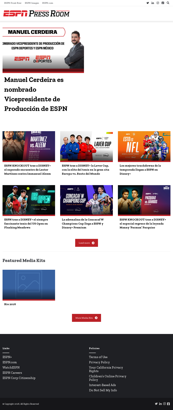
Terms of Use (98, 357)
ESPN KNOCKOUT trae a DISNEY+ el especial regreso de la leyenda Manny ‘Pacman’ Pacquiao (143, 223)
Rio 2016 (10, 304)
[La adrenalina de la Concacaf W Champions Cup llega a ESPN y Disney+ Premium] (86, 200)
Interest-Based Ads (102, 385)
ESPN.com (47, 3)
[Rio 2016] (29, 284)
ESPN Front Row (12, 3)
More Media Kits (84, 317)
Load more (84, 242)
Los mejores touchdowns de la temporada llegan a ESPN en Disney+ (140, 169)
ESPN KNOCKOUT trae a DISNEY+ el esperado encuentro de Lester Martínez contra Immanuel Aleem (27, 169)
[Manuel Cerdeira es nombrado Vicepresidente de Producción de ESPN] (43, 49)
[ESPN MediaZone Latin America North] (36, 14)
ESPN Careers (12, 373)
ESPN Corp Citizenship (19, 378)
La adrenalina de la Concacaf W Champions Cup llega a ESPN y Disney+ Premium (83, 223)
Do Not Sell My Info (103, 390)
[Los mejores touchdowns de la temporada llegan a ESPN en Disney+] (144, 146)
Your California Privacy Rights (106, 369)
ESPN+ (7, 357)
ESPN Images (32, 3)
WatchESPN (11, 367)
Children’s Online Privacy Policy (107, 378)
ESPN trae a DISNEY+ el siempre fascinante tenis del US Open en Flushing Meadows (26, 223)
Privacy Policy (99, 362)
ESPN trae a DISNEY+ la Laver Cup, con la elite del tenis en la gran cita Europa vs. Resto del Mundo (85, 169)
